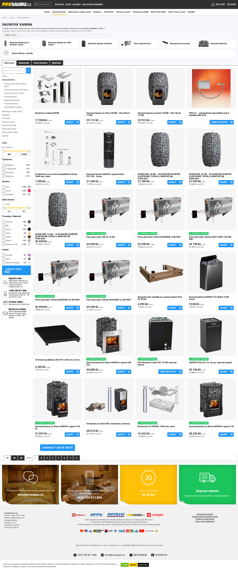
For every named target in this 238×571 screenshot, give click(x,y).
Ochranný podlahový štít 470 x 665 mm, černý (57, 360)
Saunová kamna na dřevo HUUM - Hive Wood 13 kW (159, 114)
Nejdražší (56, 63)
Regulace (6, 115)
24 (7, 458)
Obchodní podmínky (92, 4)
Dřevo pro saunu (8, 122)
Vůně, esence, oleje (9, 132)
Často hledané (40, 63)
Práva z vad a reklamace (204, 521)
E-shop (12, 17)
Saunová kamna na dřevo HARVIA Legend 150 (211, 426)
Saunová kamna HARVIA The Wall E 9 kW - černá (209, 298)
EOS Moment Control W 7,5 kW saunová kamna (157, 363)
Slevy (68, 4)
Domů (4, 17)
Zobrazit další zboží (57, 447)
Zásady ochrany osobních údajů (205, 517)
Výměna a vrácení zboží (205, 519)
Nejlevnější (24, 63)
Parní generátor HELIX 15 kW (100, 237)
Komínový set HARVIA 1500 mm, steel (156, 426)
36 (14, 458)
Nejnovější (9, 63)
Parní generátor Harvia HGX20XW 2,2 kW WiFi (108, 300)
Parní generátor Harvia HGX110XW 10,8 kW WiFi (210, 238)
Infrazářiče (6, 118)
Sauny (4, 76)
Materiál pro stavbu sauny (12, 111)
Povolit (125, 565)
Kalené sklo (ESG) (9, 129)
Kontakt (59, 4)
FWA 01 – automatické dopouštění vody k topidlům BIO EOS (209, 114)
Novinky (77, 4)
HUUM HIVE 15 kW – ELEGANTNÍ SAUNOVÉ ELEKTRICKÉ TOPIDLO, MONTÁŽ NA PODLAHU (210, 176)
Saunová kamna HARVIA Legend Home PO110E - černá (105, 175)
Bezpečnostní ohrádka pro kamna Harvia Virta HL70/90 (160, 298)
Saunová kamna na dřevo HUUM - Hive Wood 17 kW (107, 114)
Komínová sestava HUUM (47, 113)
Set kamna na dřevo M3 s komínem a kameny (108, 424)
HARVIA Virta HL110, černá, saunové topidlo (210, 362)
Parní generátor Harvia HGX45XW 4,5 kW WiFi (57, 300)
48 (21, 458)
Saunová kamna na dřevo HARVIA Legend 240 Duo (108, 363)
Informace (143, 565)
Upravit (133, 565)
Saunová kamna (8, 79)
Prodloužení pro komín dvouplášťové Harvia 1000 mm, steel (56, 175)
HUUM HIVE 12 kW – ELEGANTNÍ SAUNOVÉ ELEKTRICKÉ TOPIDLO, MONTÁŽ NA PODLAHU (56, 236)
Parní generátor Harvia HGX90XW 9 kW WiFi (159, 237)
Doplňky (5, 136)
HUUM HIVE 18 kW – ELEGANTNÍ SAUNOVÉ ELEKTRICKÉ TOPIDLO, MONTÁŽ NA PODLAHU (159, 176)
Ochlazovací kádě (9, 125)
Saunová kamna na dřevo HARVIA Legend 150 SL (57, 427)
